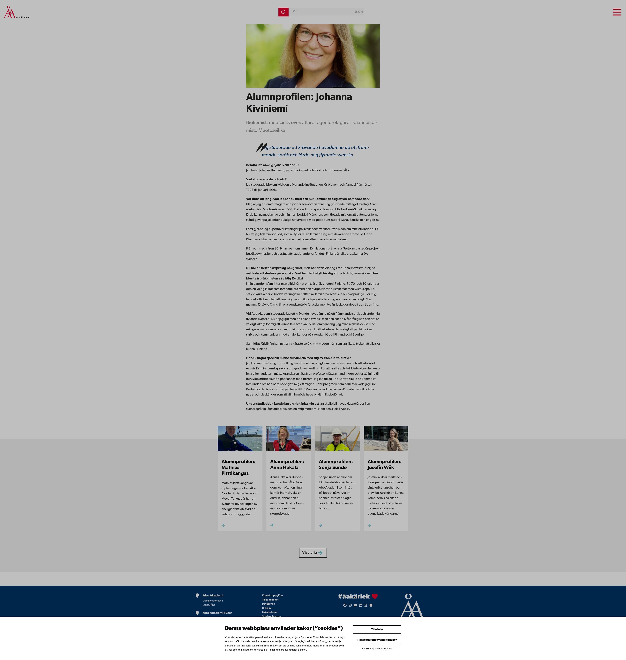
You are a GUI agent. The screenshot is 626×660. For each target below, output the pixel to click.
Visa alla (309, 553)
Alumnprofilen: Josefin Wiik (385, 464)
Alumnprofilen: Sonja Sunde (336, 464)
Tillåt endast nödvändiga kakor (377, 640)
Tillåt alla (377, 629)
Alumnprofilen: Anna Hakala (287, 464)
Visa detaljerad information (377, 648)
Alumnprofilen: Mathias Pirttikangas (239, 467)
